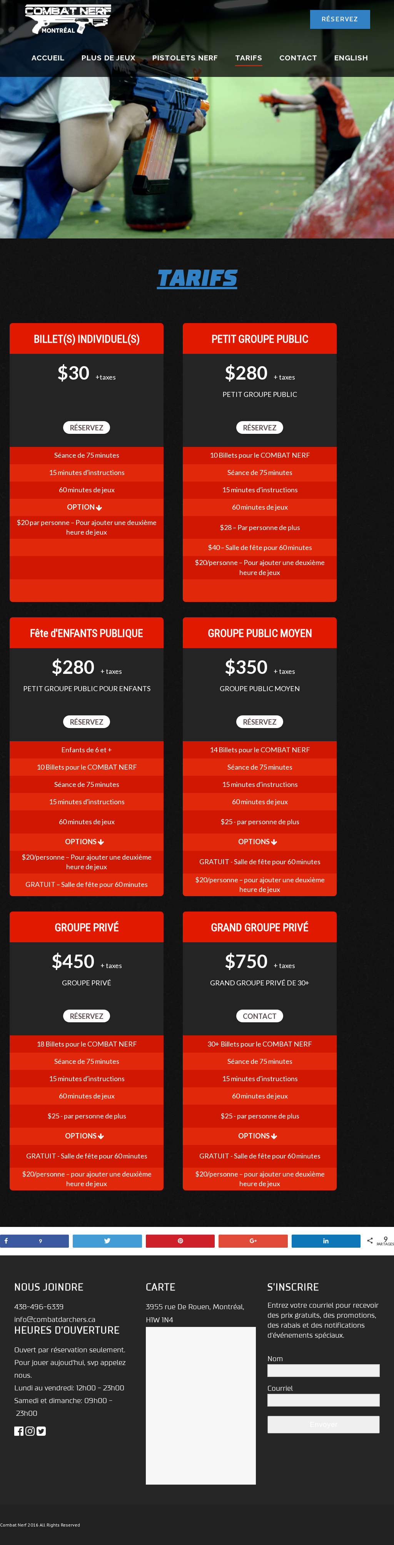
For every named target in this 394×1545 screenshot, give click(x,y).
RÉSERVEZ (340, 19)
